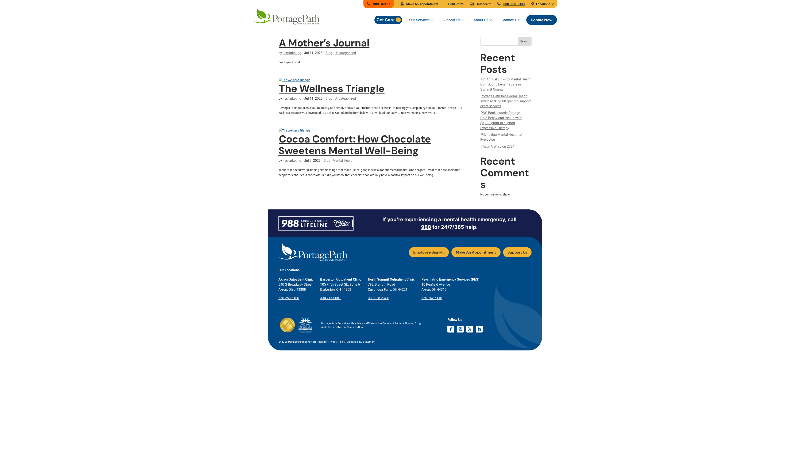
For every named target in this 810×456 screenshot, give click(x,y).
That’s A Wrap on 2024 (497, 146)
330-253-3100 (288, 298)
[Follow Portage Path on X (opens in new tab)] (469, 329)
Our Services (419, 20)
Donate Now (541, 20)
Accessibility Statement (361, 341)
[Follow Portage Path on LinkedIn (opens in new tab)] (479, 329)
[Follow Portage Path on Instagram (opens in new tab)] (460, 329)
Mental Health (343, 161)
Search (524, 41)
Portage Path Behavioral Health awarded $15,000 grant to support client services (505, 101)
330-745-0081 (330, 298)
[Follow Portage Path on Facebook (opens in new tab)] (450, 329)
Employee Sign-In (428, 252)
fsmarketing (292, 53)
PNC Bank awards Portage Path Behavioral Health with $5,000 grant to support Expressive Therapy (501, 120)
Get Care (386, 19)
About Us (481, 20)
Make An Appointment (476, 252)
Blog (328, 53)
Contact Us (510, 20)
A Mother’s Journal (324, 43)
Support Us (451, 20)
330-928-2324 (378, 298)
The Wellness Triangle (332, 88)
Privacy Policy (336, 341)
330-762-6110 (431, 298)
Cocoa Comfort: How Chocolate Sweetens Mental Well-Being (354, 144)
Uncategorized (345, 53)
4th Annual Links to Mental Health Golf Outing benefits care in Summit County (505, 84)
